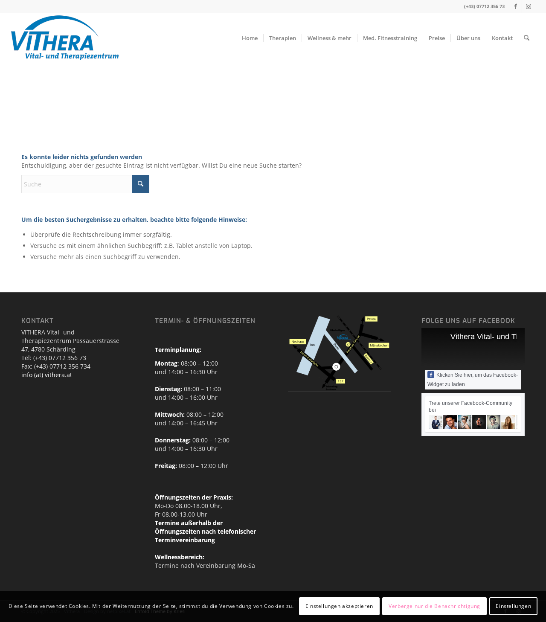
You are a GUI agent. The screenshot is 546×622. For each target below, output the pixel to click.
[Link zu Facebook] (515, 6)
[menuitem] (249, 38)
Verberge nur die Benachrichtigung (434, 606)
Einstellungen (513, 606)
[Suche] (526, 38)
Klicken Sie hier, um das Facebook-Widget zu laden (472, 379)
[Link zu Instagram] (528, 6)
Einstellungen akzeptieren (339, 606)
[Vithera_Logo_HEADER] (65, 38)
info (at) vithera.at (46, 375)
